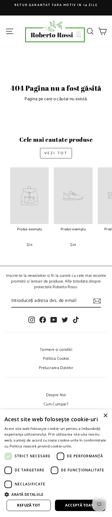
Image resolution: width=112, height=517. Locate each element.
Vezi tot (56, 153)
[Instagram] (31, 320)
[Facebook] (42, 320)
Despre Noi (56, 395)
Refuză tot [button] (28, 505)
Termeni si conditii (56, 349)
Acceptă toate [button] (80, 505)
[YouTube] (53, 320)
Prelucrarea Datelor (56, 368)
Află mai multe (86, 446)
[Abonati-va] (97, 301)
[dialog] (56, 463)
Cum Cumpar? (56, 404)
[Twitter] (65, 320)
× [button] (105, 415)
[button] (56, 494)
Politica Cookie (56, 358)
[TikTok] (76, 320)
